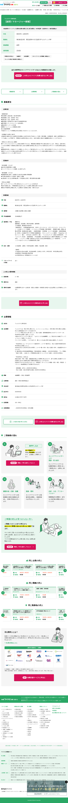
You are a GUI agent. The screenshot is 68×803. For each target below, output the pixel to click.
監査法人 (30, 720)
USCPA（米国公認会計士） (32, 717)
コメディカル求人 (30, 774)
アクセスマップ (56, 706)
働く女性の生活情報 (14, 765)
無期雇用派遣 (49, 774)
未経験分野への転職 (45, 725)
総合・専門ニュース (23, 763)
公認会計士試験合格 (32, 714)
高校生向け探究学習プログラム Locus (25, 760)
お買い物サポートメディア (49, 767)
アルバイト (61, 755)
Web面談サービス (6, 727)
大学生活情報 (57, 763)
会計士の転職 (54, 772)
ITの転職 (14, 745)
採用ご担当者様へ (35, 1)
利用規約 (54, 710)
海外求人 (45, 755)
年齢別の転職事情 (19, 716)
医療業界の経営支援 (62, 774)
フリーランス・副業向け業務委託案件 (41, 757)
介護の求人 (55, 774)
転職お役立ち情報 (19, 713)
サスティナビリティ (15, 791)
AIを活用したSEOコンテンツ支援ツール (18, 769)
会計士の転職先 (18, 714)
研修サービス (13, 779)
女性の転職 (33, 745)
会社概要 (3, 791)
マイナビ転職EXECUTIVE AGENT (44, 745)
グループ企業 (25, 791)
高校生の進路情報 (14, 760)
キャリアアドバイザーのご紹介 (8, 719)
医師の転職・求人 (37, 774)
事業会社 (30, 729)
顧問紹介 (12, 774)
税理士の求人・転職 (61, 772)
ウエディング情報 (30, 765)
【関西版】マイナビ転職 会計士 (8, 734)
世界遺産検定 (37, 765)
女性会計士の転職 (44, 727)
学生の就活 (13, 755)
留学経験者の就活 (19, 755)
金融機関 (30, 727)
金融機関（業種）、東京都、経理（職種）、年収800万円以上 (47, 9)
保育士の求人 (43, 774)
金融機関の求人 (30, 9)
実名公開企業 (30, 711)
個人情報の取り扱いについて (59, 712)
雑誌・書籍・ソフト (23, 765)
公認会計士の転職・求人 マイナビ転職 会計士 (11, 9)
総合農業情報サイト (44, 765)
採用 (20, 791)
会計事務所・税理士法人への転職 (46, 712)
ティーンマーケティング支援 (48, 763)
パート (65, 755)
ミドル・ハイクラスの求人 (53, 755)
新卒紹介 (33, 772)
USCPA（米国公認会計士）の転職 (45, 723)
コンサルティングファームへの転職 (46, 715)
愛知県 (29, 734)
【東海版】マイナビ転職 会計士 (8, 737)
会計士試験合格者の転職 (46, 720)
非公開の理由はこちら (11, 642)
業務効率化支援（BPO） (21, 779)
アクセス (8, 791)
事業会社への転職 (44, 718)
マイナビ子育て (52, 765)
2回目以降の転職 (6, 714)
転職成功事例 (18, 709)
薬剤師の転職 (17, 774)
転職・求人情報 (40, 755)
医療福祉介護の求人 (52, 757)
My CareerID (32, 767)
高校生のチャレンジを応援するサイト (35, 763)
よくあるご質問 (6, 725)
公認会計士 (30, 713)
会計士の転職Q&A (19, 711)
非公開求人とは (6, 722)
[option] (45, 570)
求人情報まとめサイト (15, 763)
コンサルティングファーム (33, 724)
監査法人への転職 (44, 709)
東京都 (29, 731)
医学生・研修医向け (32, 755)
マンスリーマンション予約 (60, 767)
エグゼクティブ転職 (47, 772)
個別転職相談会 (6, 723)
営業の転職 (7, 745)
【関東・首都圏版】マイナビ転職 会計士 (8, 730)
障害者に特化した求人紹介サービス (26, 757)
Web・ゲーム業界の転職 (19, 772)
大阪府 (29, 733)
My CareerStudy (26, 767)
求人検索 (24, 9)
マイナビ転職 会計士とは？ (7, 710)
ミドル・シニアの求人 (15, 757)
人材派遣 (12, 772)
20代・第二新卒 (28, 772)
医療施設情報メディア (39, 767)
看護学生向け (25, 755)
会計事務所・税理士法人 (33, 722)
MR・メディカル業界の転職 (23, 745)
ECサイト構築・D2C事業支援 (16, 767)
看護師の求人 (23, 774)
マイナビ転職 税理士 (58, 745)
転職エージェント (39, 772)
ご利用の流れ (5, 716)
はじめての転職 (6, 713)
